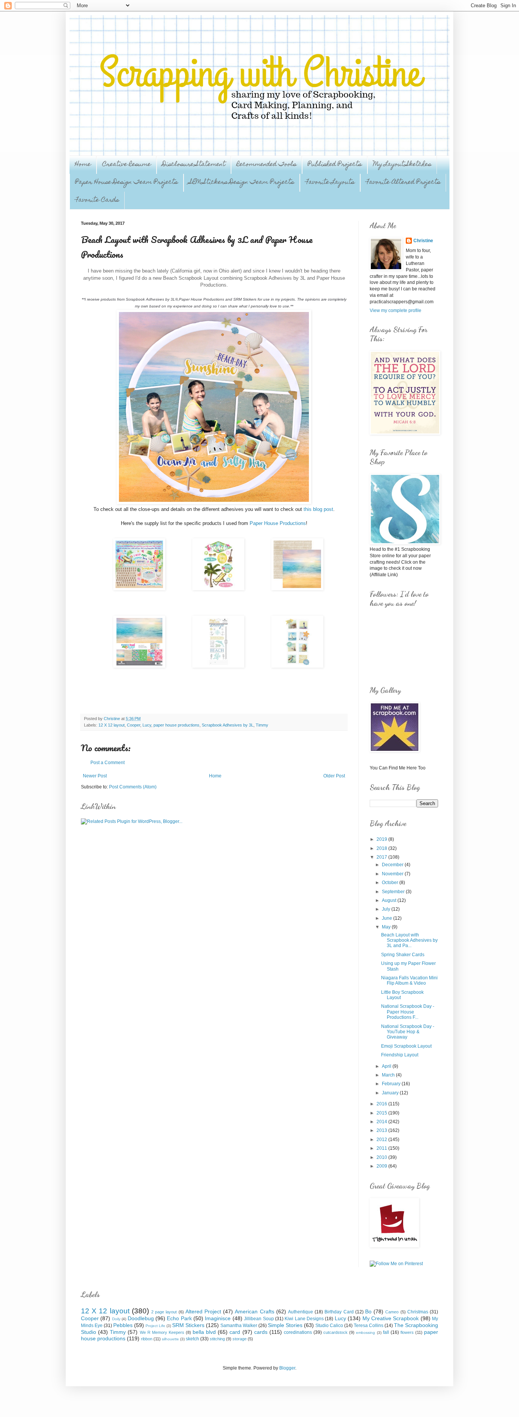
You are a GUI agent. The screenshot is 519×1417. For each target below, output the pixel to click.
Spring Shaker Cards (402, 954)
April (387, 1066)
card (234, 1332)
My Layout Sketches (402, 164)
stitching (217, 1339)
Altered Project (203, 1311)
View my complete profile (395, 310)
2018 (382, 848)
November (393, 873)
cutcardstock (335, 1332)
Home (83, 164)
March (389, 1075)
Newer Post (95, 776)
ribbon (146, 1339)
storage (240, 1339)
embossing (365, 1332)
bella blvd (204, 1332)
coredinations (298, 1332)
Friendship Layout (399, 1055)
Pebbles (123, 1325)
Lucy (146, 725)
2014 (382, 1121)
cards (260, 1332)
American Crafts (254, 1311)
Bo (368, 1311)
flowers (407, 1332)
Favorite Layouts (329, 182)
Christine (423, 240)
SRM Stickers (188, 1325)
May (387, 927)
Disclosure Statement (193, 164)
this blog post (317, 509)
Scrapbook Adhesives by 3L (227, 725)
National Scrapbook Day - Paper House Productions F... (407, 1012)
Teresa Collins (368, 1325)
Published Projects (335, 164)
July (386, 909)
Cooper (133, 725)
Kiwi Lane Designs (304, 1318)
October (390, 882)
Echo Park (179, 1318)
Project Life (155, 1326)
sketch (192, 1338)
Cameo (392, 1312)
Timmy (262, 725)
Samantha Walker (238, 1325)
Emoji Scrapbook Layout (406, 1046)
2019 (382, 839)
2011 (382, 1148)
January (391, 1092)
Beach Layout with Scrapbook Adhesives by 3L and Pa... (409, 940)
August (389, 900)
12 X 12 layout (111, 725)
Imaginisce (218, 1318)
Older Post (334, 776)
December (393, 864)
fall (386, 1332)
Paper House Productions (278, 523)
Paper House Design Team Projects (126, 182)
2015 (382, 1113)
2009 (382, 1166)
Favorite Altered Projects (403, 182)
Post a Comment (107, 762)
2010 (382, 1157)
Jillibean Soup (259, 1318)
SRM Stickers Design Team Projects (241, 182)
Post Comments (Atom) (133, 787)
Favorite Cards (97, 200)
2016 (382, 1103)
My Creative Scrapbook (390, 1318)
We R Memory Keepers (162, 1332)
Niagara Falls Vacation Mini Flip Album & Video (409, 980)
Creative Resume (126, 164)
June (387, 918)
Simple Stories (285, 1325)
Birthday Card (338, 1312)
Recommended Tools (266, 164)
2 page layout (164, 1312)
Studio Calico (329, 1325)
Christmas (417, 1312)
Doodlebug (141, 1318)
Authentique (300, 1312)
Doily (116, 1319)
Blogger (287, 1368)
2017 (382, 857)
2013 (382, 1130)
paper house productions (176, 725)
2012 (382, 1139)
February (392, 1083)
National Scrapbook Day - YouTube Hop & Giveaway (407, 1032)
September (394, 891)
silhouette (170, 1339)
